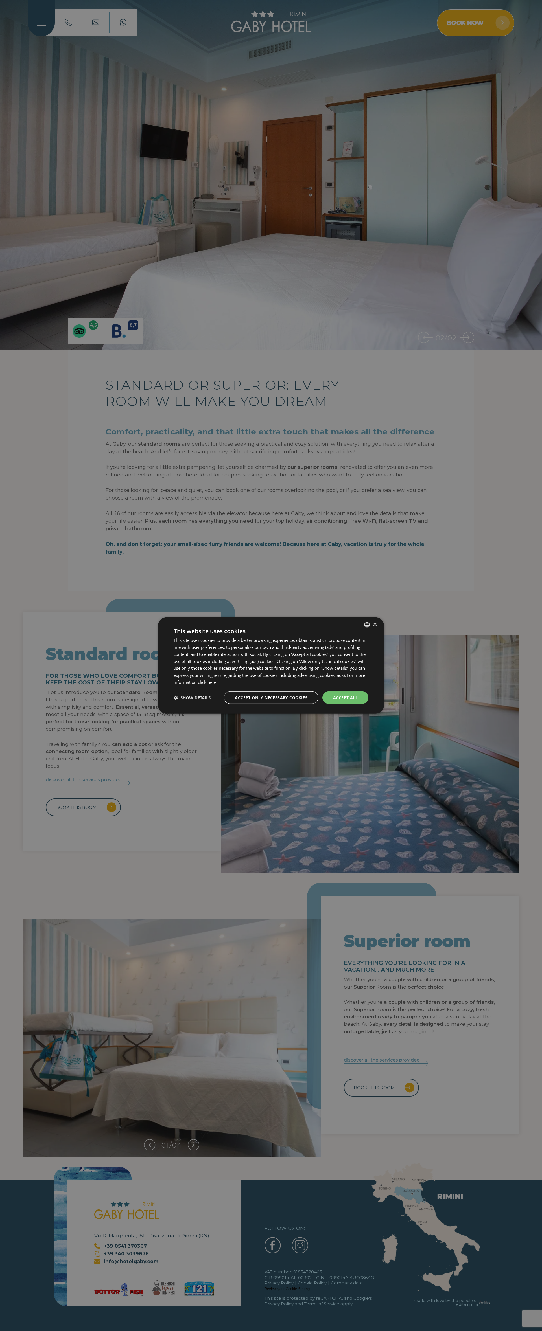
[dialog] (271, 665)
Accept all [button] (345, 697)
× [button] (375, 624)
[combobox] (367, 625)
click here (207, 682)
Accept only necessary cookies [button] (271, 697)
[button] (192, 698)
